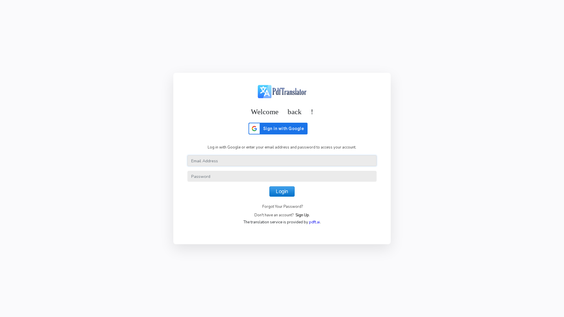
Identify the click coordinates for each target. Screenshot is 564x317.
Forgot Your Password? (282, 206)
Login (282, 191)
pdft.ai (314, 222)
